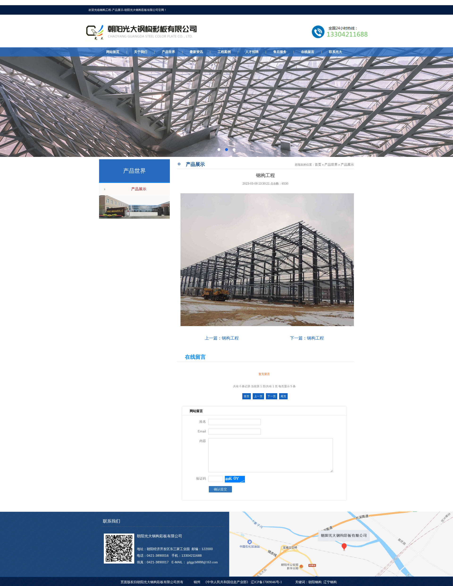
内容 (202, 441)
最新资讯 (196, 52)
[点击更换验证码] (235, 479)
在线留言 (307, 52)
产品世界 (168, 52)
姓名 (202, 421)
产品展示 (138, 189)
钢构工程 (230, 338)
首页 (318, 164)
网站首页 (112, 52)
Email (202, 431)
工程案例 (224, 52)
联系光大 (335, 52)
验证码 (201, 478)
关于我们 (140, 52)
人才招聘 (252, 52)
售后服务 (279, 52)
